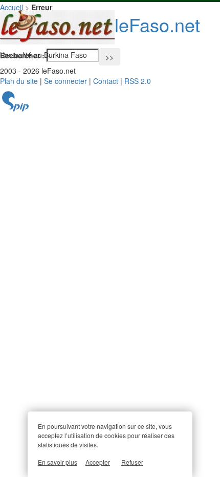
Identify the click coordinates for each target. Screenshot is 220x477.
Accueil (11, 7)
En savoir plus (57, 462)
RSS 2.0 (137, 81)
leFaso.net (157, 24)
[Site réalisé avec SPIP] (15, 108)
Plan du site (19, 81)
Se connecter (65, 81)
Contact (105, 81)
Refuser (132, 462)
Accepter (97, 462)
